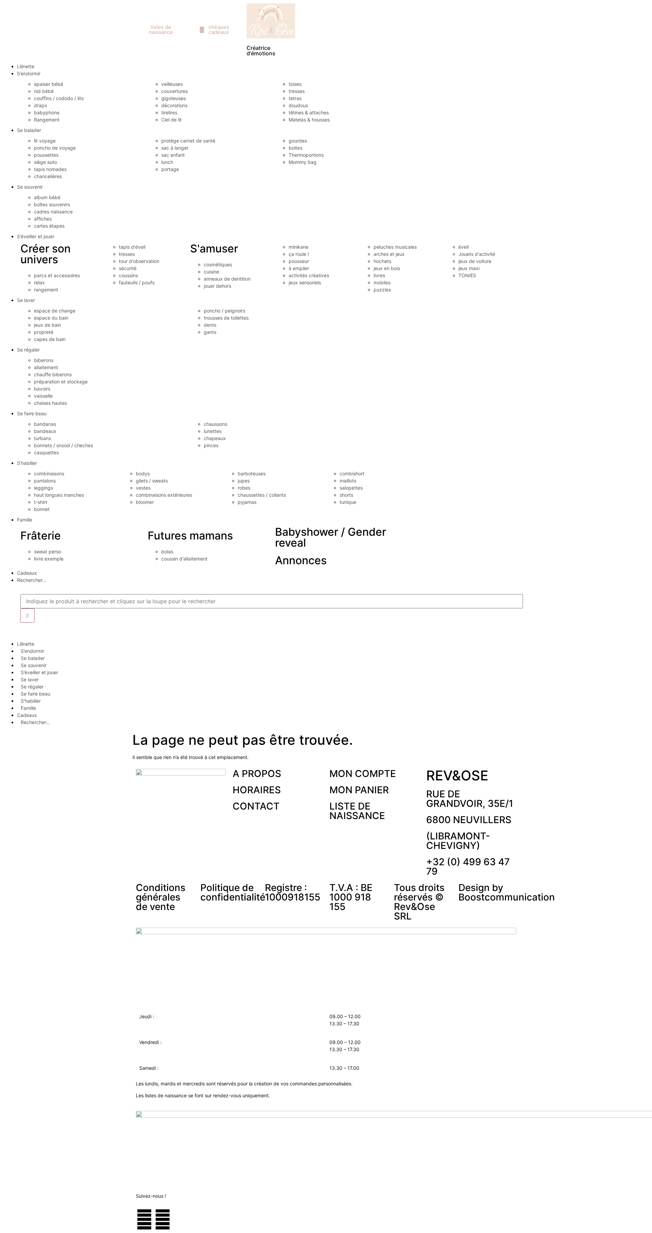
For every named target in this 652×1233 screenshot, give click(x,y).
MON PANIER (359, 790)
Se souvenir (30, 187)
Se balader (29, 130)
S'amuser (214, 248)
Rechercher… (31, 580)
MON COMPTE (362, 773)
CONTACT (256, 806)
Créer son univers (45, 254)
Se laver (26, 300)
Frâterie (40, 535)
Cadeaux (27, 573)
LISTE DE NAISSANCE (357, 810)
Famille (24, 520)
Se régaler (28, 350)
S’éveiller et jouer (35, 236)
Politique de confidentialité (232, 892)
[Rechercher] (27, 615)
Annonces (301, 560)
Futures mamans (190, 535)
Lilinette (25, 66)
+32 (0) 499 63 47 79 (468, 866)
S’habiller (27, 463)
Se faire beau (32, 413)
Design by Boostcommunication (506, 892)
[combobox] (271, 601)
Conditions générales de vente (160, 897)
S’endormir (28, 73)
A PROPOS (257, 773)
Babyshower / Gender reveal (330, 537)
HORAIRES (257, 790)
